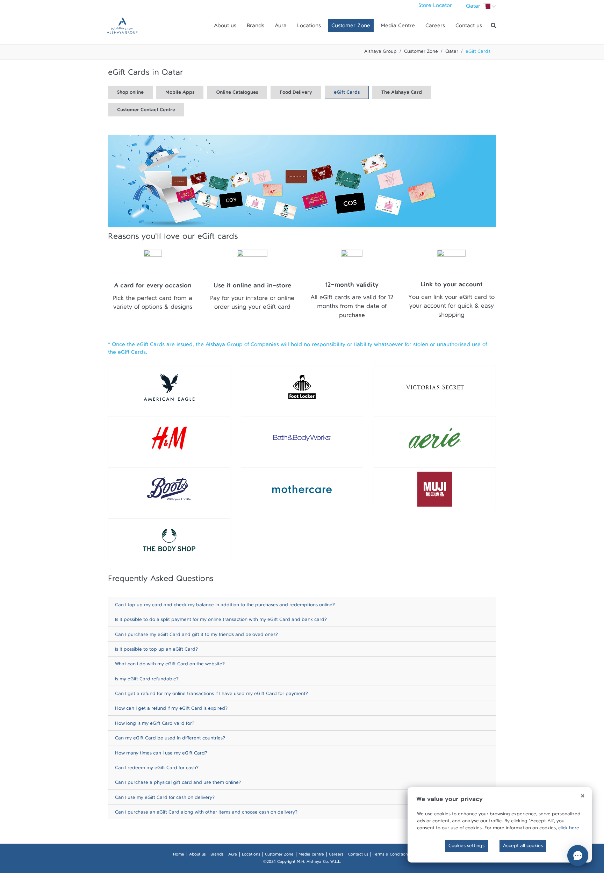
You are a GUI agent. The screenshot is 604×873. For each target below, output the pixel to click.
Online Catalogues (237, 93)
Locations (309, 27)
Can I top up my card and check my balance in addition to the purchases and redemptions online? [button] (225, 606)
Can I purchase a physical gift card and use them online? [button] (178, 784)
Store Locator (435, 7)
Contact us (468, 27)
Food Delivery (296, 93)
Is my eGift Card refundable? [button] (147, 681)
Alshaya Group (380, 52)
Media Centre (398, 27)
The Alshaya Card (401, 93)
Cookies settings (466, 847)
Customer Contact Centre (146, 111)
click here (568, 829)
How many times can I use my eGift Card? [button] (161, 755)
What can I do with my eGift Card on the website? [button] (170, 665)
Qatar (451, 52)
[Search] (493, 26)
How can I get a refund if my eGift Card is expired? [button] (171, 710)
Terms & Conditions (391, 855)
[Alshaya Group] (122, 26)
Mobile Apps (179, 93)
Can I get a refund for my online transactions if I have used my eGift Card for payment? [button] (211, 695)
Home (178, 855)
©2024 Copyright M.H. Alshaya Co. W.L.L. (302, 863)
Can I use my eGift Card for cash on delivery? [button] (165, 799)
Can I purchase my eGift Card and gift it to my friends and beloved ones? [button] (196, 636)
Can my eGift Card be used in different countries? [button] (170, 740)
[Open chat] (577, 855)
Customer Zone (350, 27)
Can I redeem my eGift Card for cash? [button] (157, 769)
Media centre (311, 855)
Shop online (130, 93)
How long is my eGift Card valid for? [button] (154, 725)
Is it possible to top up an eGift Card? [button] (156, 651)
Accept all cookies (523, 847)
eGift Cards (347, 93)
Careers (435, 27)
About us (225, 27)
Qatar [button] (474, 8)
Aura (281, 27)
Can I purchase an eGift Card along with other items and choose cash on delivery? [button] (206, 814)
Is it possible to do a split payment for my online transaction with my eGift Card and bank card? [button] (221, 621)
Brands (255, 27)
